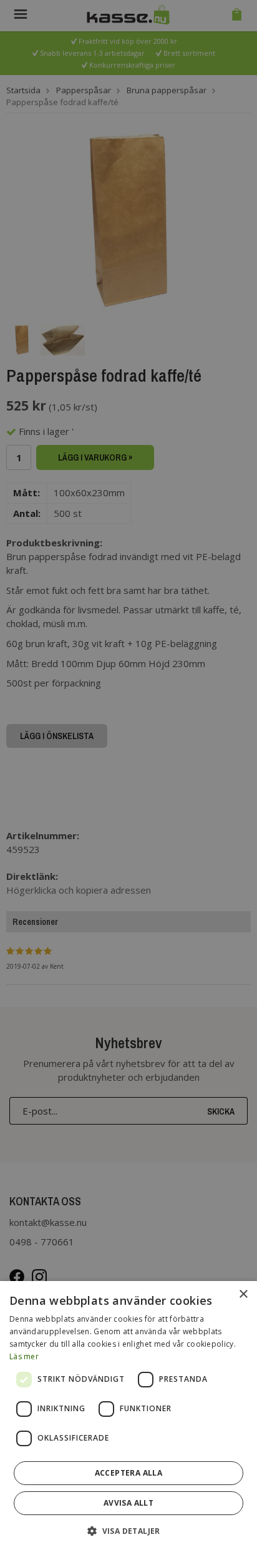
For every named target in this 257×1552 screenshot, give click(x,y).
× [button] (243, 1294)
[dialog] (128, 1416)
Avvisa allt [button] (128, 1503)
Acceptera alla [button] (129, 1473)
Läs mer (24, 1356)
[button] (128, 1530)
